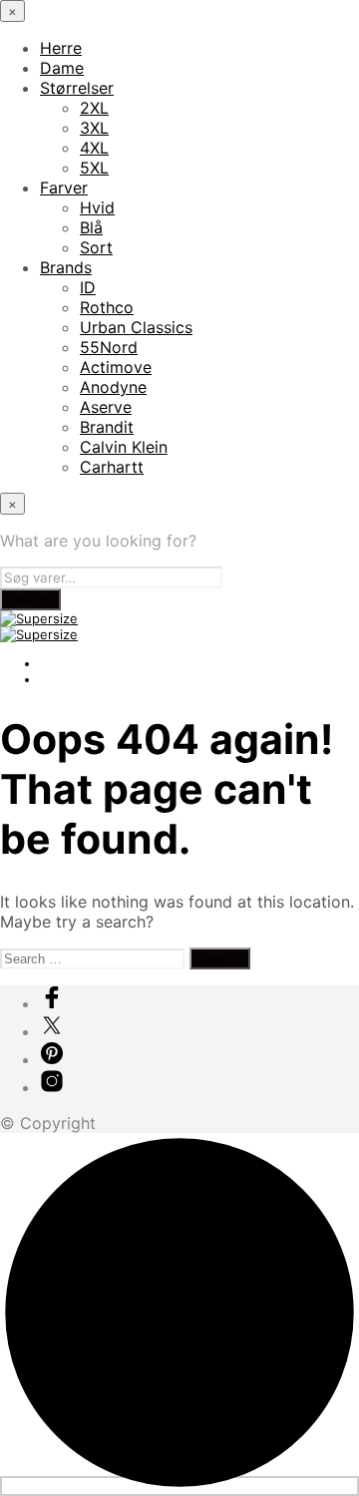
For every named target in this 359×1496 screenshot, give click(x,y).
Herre (61, 48)
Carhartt (112, 467)
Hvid (97, 207)
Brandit (107, 427)
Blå (91, 227)
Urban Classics (136, 327)
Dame (62, 68)
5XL (94, 168)
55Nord (109, 347)
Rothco (107, 307)
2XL (94, 108)
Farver (64, 187)
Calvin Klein (124, 447)
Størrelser (77, 88)
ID (88, 287)
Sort (96, 247)
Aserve (106, 407)
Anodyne (113, 387)
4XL (94, 148)
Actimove (116, 367)
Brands (66, 267)
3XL (94, 128)
